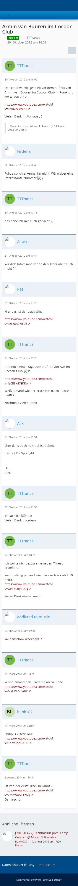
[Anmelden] (61, 5)
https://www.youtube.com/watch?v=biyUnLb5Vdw (29, 689)
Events (19, 845)
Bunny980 (21, 841)
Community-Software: (39, 879)
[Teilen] (72, 50)
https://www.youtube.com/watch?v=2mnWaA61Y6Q (29, 792)
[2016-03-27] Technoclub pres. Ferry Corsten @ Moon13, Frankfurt (41, 835)
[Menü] (72, 5)
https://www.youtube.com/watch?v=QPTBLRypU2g (29, 586)
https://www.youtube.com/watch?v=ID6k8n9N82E (29, 321)
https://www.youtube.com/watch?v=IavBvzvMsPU (29, 106)
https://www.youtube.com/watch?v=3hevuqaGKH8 (29, 740)
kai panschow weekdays (22, 639)
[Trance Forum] (2, 5)
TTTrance (33, 37)
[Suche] (50, 5)
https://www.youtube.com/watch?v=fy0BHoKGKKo (29, 381)
